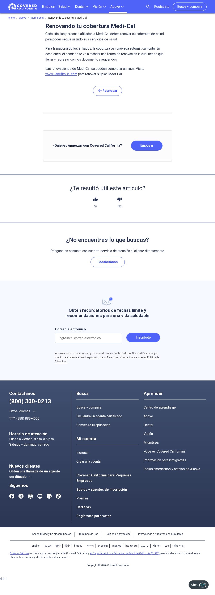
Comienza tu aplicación (93, 425)
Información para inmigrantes (165, 460)
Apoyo (148, 416)
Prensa (82, 498)
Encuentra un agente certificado (99, 416)
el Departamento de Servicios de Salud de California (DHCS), (125, 553)
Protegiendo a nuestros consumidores (160, 534)
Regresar (107, 90)
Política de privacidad (118, 534)
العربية (48, 545)
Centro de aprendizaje (160, 407)
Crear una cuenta (88, 461)
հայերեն (131, 545)
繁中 (58, 545)
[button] (65, 6)
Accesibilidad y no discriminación (51, 534)
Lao (167, 545)
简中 (67, 545)
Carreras (83, 507)
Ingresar (82, 453)
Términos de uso (88, 534)
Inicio (11, 17)
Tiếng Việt (178, 545)
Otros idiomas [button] (23, 411)
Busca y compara (88, 407)
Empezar (146, 145)
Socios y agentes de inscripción (101, 490)
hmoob (78, 545)
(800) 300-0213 (30, 401)
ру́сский (103, 545)
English (36, 545)
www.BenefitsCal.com (61, 74)
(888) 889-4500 (27, 418)
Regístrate (161, 7)
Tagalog (116, 545)
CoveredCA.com (19, 553)
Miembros (151, 443)
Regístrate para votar (93, 516)
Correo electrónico (70, 329)
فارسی (145, 545)
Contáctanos (107, 262)
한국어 (90, 545)
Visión (148, 434)
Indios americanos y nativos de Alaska (172, 469)
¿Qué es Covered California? (164, 451)
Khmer (156, 545)
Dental (148, 425)
